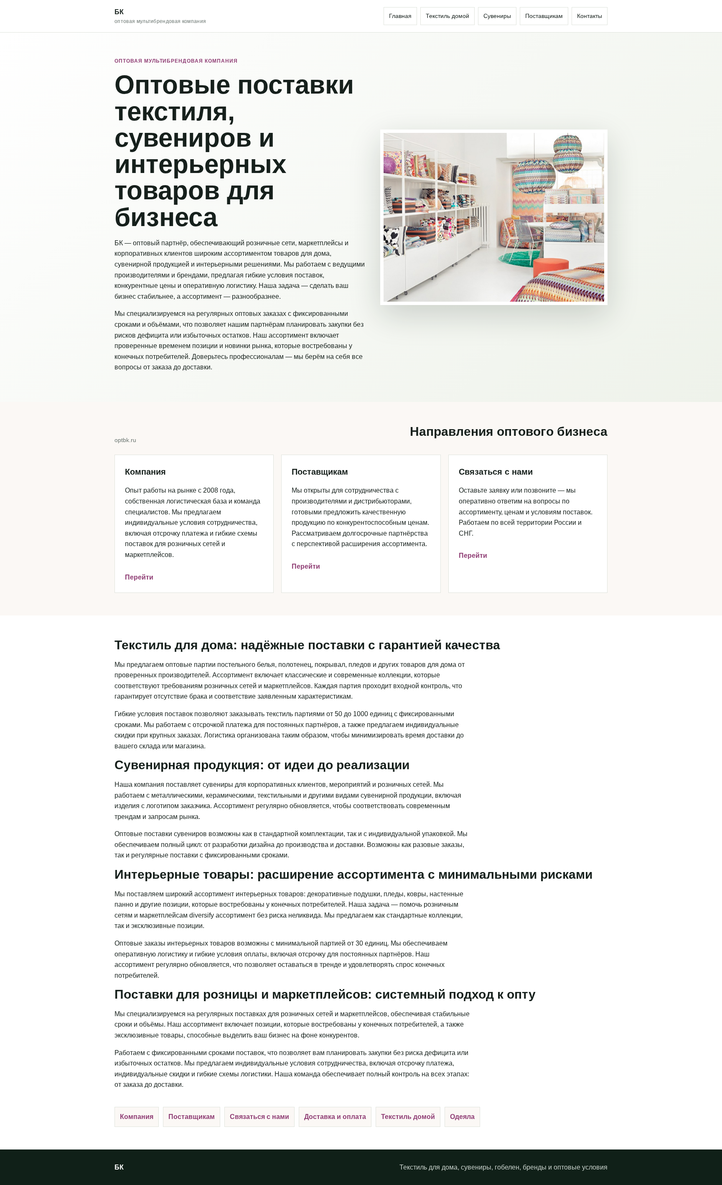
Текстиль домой (447, 16)
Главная (400, 16)
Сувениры (497, 16)
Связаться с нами (259, 1116)
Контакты (589, 16)
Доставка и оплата (335, 1116)
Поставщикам (544, 16)
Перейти (139, 577)
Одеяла (462, 1116)
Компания (136, 1116)
